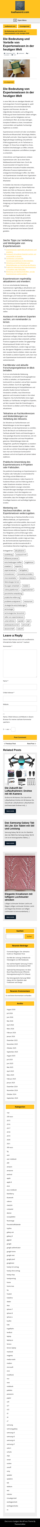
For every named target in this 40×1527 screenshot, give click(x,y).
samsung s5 (11, 1436)
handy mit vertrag (13, 1267)
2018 (8, 1132)
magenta (10, 1355)
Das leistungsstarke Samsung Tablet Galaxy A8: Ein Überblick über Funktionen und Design (18, 980)
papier (9, 1398)
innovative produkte (25, 574)
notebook (10, 1386)
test (8, 1490)
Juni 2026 (10, 1017)
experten (18, 566)
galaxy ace (10, 1232)
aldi (8, 1163)
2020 (8, 1140)
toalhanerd (21, 53)
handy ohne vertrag (13, 1271)
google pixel (11, 1259)
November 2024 (12, 1090)
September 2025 (12, 1052)
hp (8, 1290)
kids (8, 1325)
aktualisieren (19, 551)
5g (7, 1151)
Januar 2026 (11, 1036)
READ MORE (11, 811)
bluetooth (10, 1198)
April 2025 (10, 1071)
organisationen (27, 590)
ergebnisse (29, 562)
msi (8, 1379)
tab (8, 1483)
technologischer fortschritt (14, 613)
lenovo (9, 1344)
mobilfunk (10, 1375)
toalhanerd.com (20, 12)
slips (8, 1456)
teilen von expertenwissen (14, 617)
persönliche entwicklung (13, 594)
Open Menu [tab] (22, 20)
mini (8, 1371)
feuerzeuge (10, 1221)
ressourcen (28, 601)
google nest (10, 1255)
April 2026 (10, 1025)
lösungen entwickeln (11, 586)
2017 (8, 1128)
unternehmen (9, 621)
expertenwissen (10, 570)
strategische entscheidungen (15, 605)
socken (9, 1463)
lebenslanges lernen (11, 582)
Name (5, 681)
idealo (9, 1302)
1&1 (8, 1113)
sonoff (9, 1467)
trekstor (9, 1494)
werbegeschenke (12, 1506)
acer (8, 1155)
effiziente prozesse (11, 558)
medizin (26, 586)
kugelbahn (10, 1329)
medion (9, 1363)
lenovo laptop (11, 1348)
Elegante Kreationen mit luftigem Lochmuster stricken (18, 897)
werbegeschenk (12, 1502)
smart (9, 1460)
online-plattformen (11, 590)
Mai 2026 (10, 1021)
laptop (9, 1336)
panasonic (10, 1394)
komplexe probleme (27, 578)
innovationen (9, 574)
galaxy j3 (10, 1236)
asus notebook (12, 1190)
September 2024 (12, 1098)
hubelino (10, 1298)
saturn (9, 1448)
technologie (8, 609)
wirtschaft (25, 625)
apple (8, 1178)
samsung (10, 1425)
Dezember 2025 (12, 1040)
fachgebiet (23, 570)
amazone (10, 1170)
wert (28, 621)
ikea (8, 1305)
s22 (8, 1409)
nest (8, 1382)
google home (11, 1251)
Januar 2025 (11, 1083)
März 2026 (10, 1029)
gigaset (9, 1240)
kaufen (9, 1321)
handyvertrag (11, 1278)
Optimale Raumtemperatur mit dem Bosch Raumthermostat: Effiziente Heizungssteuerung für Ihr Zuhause (19, 972)
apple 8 (9, 1182)
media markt (11, 1359)
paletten (9, 1390)
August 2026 (11, 1009)
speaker (9, 1475)
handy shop (11, 1275)
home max (10, 1286)
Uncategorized (24, 26)
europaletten (11, 1217)
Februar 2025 (11, 1079)
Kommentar (7, 646)
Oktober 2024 (11, 1094)
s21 (8, 1406)
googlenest (10, 1263)
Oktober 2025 (11, 1048)
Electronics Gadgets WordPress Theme (19, 1521)
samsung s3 (11, 1433)
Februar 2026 (11, 1033)
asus (8, 1186)
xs (7, 1510)
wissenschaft (9, 629)
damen (9, 1213)
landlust (9, 1332)
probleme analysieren (12, 601)
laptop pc (10, 1340)
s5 (7, 1413)
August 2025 (11, 1056)
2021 (8, 1144)
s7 (7, 1421)
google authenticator (14, 1248)
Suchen (20, 931)
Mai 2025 (10, 1067)
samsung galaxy (12, 1429)
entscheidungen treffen (13, 562)
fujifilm (9, 1228)
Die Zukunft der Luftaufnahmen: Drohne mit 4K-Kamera (18, 791)
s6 (7, 1417)
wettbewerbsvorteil (11, 625)
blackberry (10, 1194)
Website (5, 704)
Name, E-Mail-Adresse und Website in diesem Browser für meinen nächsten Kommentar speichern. (18, 719)
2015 (8, 1120)
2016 (8, 1124)
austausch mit (21, 555)
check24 (9, 1205)
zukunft (20, 629)
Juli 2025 (10, 1059)
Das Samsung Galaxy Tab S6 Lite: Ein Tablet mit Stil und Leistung (19, 825)
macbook (10, 1352)
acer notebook (11, 1159)
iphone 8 (10, 1313)
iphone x (10, 1317)
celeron (9, 1201)
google (9, 1244)
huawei (9, 1294)
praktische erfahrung (12, 597)
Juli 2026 (10, 1013)
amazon (9, 1167)
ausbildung (8, 555)
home (9, 1282)
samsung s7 (11, 1444)
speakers (10, 1479)
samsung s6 (11, 1440)
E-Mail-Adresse (8, 693)
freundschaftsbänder (14, 1224)
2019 (8, 1136)
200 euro (10, 1117)
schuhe (9, 1452)
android (9, 1174)
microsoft (10, 1367)
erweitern (8, 566)
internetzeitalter (10, 578)
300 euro (10, 1147)
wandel (20, 621)
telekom (9, 1486)
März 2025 (10, 1075)
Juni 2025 (10, 1063)
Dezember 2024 (12, 1086)
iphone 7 (10, 1309)
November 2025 (12, 1044)
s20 (8, 1402)
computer (10, 1209)
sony (8, 1471)
